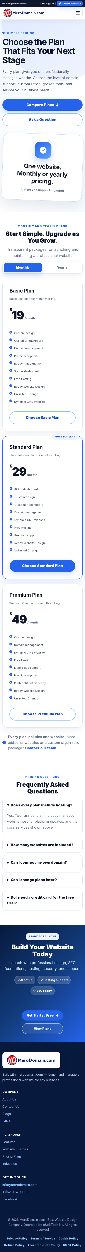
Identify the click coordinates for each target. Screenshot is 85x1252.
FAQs (6, 1121)
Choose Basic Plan (43, 417)
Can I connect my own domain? (39, 862)
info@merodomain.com (19, 1185)
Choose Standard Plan (42, 566)
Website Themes (15, 1149)
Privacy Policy (17, 1238)
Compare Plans (40, 105)
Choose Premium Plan (42, 714)
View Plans (42, 1028)
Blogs (6, 1114)
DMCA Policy (72, 1245)
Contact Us (10, 1106)
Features (8, 1142)
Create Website (71, 3)
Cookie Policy (68, 1238)
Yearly (62, 267)
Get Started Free (40, 1015)
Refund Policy (14, 1245)
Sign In (50, 3)
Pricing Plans (12, 1156)
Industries (9, 1164)
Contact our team (40, 748)
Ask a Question (42, 119)
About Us (9, 1099)
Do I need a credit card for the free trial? (40, 900)
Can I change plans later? (34, 880)
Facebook (10, 1199)
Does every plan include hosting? (41, 805)
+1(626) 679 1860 (15, 1192)
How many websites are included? (42, 845)
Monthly (23, 267)
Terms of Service (43, 1238)
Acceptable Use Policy (43, 1245)
